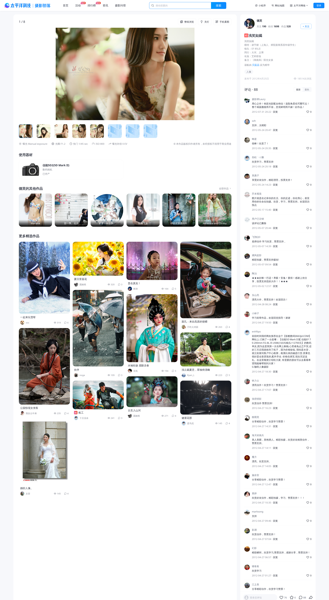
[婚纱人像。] (44, 452)
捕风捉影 (256, 255)
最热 (307, 89)
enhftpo (256, 331)
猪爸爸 (255, 566)
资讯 (105, 5)
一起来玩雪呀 (28, 317)
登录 (318, 5)
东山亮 (255, 295)
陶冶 (254, 273)
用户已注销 (258, 218)
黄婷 (254, 493)
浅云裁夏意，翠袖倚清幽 (196, 369)
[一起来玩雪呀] (44, 278)
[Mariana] (35, 210)
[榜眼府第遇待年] (179, 210)
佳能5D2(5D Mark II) (56, 165)
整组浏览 (189, 21)
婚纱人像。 (26, 488)
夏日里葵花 (80, 279)
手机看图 (224, 21)
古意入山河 (134, 410)
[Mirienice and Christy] (214, 210)
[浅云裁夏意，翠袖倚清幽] (205, 349)
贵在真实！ (134, 283)
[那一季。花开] (71, 210)
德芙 (259, 20)
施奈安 (255, 475)
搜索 (218, 5)
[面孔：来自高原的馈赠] (205, 280)
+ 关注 (306, 26)
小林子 (255, 313)
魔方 (254, 456)
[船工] (98, 395)
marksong (257, 511)
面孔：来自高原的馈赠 (194, 321)
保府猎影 (256, 398)
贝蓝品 (255, 64)
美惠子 (255, 175)
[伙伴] (98, 328)
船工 (81, 412)
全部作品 (224, 188)
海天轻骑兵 (258, 435)
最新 (298, 89)
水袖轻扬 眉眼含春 (138, 365)
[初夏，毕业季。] (107, 210)
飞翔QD (256, 237)
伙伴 (76, 369)
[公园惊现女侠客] (44, 366)
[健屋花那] (205, 398)
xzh (254, 120)
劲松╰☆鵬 (258, 157)
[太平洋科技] (18, 5)
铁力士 (255, 380)
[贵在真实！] (152, 261)
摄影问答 (120, 5)
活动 (78, 5)
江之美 (255, 584)
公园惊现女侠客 (29, 408)
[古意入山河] (152, 391)
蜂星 (254, 139)
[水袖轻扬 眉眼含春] (152, 328)
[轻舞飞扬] (143, 210)
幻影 (254, 548)
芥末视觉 (256, 193)
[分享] (311, 597)
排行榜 (92, 5)
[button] (40, 74)
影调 (254, 529)
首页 (65, 5)
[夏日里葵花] (98, 259)
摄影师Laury (258, 99)
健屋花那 (187, 418)
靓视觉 (255, 417)
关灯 (206, 21)
